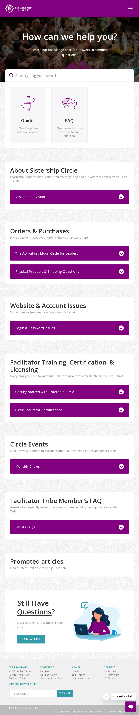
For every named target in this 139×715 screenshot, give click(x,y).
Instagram (113, 674)
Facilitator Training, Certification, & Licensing (62, 366)
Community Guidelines (118, 711)
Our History (78, 674)
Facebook (113, 678)
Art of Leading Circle (19, 671)
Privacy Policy (79, 711)
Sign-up (65, 693)
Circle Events (29, 444)
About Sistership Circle (43, 170)
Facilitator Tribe (17, 678)
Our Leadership (80, 678)
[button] (130, 7)
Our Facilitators (48, 674)
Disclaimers (96, 711)
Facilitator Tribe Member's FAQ (56, 501)
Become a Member (51, 678)
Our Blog (45, 671)
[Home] (18, 8)
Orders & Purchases (39, 231)
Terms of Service (59, 711)
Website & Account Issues (48, 305)
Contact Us (31, 639)
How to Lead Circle (18, 674)
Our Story (77, 671)
